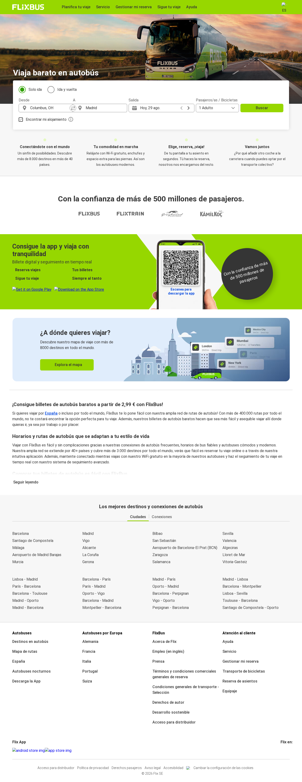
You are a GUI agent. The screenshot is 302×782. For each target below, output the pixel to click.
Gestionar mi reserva (240, 661)
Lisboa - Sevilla (234, 593)
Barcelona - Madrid (97, 600)
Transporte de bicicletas (243, 671)
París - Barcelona (26, 586)
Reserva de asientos (239, 681)
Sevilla (227, 533)
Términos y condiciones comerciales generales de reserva (184, 674)
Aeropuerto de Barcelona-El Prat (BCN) (184, 547)
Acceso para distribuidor (174, 722)
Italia (86, 661)
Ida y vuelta (67, 89)
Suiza (87, 681)
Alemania (90, 641)
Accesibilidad (173, 768)
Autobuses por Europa (102, 633)
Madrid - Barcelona (27, 607)
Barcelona (20, 533)
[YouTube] (284, 750)
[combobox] (50, 108)
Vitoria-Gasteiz (234, 562)
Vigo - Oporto (163, 600)
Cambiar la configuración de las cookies (223, 768)
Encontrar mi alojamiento (46, 119)
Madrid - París (164, 579)
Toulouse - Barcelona (240, 600)
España (51, 413)
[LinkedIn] (285, 750)
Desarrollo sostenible (170, 712)
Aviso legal (153, 768)
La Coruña (90, 555)
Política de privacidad (93, 768)
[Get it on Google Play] (28, 750)
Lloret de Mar (233, 555)
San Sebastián (164, 540)
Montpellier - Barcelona (101, 607)
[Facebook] (281, 750)
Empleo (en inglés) (168, 651)
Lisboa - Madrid (25, 579)
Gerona (88, 562)
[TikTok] (288, 750)
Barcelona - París (96, 579)
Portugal (90, 671)
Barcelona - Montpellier (241, 586)
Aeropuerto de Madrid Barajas (36, 555)
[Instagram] (282, 750)
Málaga (18, 547)
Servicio (229, 651)
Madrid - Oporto (25, 600)
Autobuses (22, 633)
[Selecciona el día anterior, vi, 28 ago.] (181, 108)
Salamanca (161, 562)
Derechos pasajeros (127, 768)
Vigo (86, 540)
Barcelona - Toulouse (29, 593)
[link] (151, 349)
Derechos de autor (168, 702)
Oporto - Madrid (165, 586)
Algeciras (230, 547)
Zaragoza (160, 555)
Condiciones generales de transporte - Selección (185, 690)
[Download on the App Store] (58, 750)
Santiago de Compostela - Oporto (250, 607)
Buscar (262, 108)
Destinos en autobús (30, 641)
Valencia (229, 540)
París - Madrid (93, 586)
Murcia (17, 562)
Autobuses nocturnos (31, 671)
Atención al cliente (239, 633)
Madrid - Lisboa (235, 579)
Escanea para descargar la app (181, 291)
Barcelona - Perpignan (170, 593)
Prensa (158, 661)
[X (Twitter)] (287, 750)
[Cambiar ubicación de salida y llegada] (73, 108)
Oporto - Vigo (93, 593)
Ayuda (227, 641)
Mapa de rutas (24, 651)
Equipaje (229, 691)
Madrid (88, 533)
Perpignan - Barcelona (170, 607)
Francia (88, 651)
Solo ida (35, 89)
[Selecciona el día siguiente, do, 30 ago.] (188, 108)
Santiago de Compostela (32, 540)
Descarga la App (26, 681)
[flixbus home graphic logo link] (28, 7)
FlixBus (158, 633)
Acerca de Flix (164, 641)
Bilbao (157, 533)
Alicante (89, 547)
